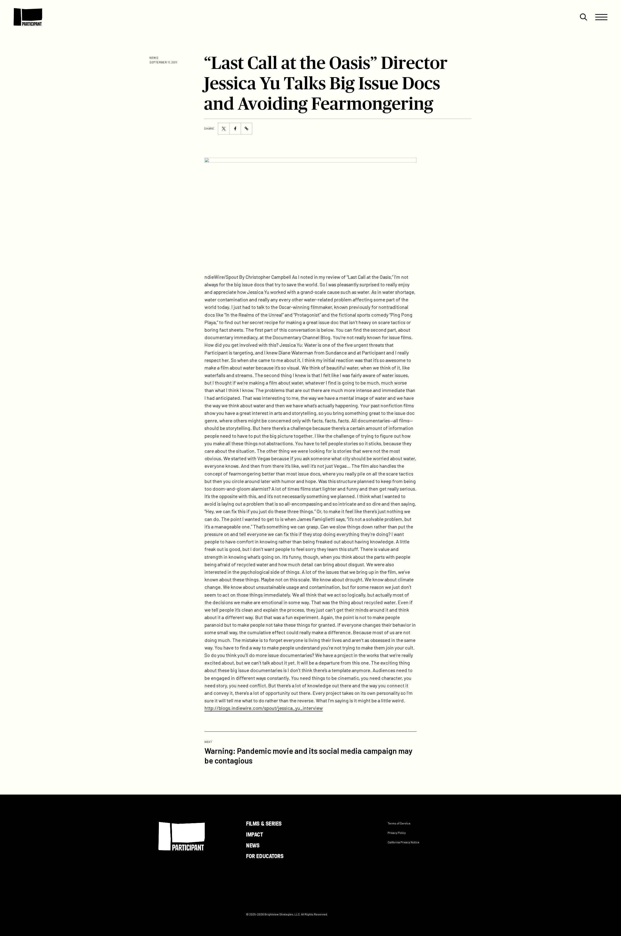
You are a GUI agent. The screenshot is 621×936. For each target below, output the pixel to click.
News (252, 845)
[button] (583, 17)
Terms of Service (399, 823)
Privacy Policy (397, 832)
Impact (254, 834)
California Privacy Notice (403, 842)
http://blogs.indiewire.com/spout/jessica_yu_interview (263, 708)
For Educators (264, 856)
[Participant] (28, 17)
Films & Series (263, 823)
